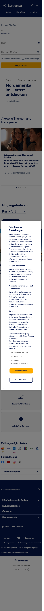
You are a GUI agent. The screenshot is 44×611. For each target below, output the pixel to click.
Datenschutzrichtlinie (19, 353)
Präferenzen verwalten (19, 364)
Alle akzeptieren (21, 370)
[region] (21, 305)
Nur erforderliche (21, 380)
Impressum (15, 360)
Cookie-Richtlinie (17, 356)
